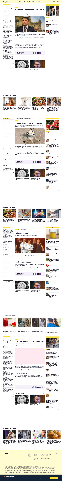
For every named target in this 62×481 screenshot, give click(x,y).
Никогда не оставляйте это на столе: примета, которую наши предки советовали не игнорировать (7, 42)
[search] (51, 1)
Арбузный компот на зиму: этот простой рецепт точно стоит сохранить (8, 251)
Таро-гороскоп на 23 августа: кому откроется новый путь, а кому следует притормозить (7, 21)
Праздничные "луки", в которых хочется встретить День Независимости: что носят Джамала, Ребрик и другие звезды (8, 10)
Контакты (35, 455)
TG (35, 387)
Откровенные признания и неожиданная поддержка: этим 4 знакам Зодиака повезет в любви (8, 154)
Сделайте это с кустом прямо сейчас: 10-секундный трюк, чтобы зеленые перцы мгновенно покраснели (54, 32)
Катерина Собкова (5, 222)
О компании (36, 458)
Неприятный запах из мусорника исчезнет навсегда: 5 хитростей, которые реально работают (8, 231)
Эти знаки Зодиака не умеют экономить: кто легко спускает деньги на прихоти (24, 108)
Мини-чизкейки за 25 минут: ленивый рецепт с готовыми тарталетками (38, 108)
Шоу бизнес (17, 229)
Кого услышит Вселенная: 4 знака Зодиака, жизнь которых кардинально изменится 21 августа (8, 347)
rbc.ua (58, 1)
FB (33, 387)
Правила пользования (44, 455)
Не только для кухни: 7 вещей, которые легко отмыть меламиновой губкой (7, 36)
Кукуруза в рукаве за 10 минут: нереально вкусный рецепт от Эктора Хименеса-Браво (7, 273)
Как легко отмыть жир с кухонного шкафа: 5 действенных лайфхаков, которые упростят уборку (8, 374)
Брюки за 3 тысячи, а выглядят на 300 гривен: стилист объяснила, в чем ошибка (8, 368)
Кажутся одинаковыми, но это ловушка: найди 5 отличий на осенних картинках (7, 31)
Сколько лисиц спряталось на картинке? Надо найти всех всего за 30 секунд (9, 108)
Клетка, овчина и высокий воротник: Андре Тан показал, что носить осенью (8, 236)
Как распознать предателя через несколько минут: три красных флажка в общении (8, 390)
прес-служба (33, 367)
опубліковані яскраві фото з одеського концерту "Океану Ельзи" (28, 269)
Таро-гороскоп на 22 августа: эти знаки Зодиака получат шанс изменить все (8, 149)
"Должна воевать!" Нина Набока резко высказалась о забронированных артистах (8, 357)
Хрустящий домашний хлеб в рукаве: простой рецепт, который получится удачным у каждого (8, 47)
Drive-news (23, 35)
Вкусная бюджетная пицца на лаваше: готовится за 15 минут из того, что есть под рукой (8, 169)
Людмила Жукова (34, 222)
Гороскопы (38, 1)
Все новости (8, 172)
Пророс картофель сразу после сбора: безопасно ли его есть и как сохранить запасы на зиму (8, 139)
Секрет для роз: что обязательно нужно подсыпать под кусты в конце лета (8, 278)
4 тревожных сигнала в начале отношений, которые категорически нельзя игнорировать (7, 267)
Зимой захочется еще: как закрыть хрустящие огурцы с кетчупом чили (7, 16)
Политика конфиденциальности (46, 458)
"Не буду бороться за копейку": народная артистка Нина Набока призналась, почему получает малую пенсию (8, 363)
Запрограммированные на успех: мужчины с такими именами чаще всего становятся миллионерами (8, 57)
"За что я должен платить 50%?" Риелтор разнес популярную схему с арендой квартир (8, 159)
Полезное (28, 1)
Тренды (23, 1)
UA (53, 1)
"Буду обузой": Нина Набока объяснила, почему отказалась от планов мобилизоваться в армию (8, 352)
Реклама (35, 459)
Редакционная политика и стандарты (46, 454)
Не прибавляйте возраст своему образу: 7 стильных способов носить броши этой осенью (8, 261)
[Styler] (5, 1)
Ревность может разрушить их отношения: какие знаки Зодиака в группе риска (8, 256)
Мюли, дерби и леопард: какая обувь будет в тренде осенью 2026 (7, 52)
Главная (16, 4)
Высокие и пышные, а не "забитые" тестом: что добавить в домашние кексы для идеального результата (8, 380)
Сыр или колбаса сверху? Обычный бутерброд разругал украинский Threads (7, 241)
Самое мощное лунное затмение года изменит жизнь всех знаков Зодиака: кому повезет (8, 26)
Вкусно (33, 1)
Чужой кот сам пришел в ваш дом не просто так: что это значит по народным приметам (8, 164)
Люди (20, 1)
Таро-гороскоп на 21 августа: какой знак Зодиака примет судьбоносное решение (7, 341)
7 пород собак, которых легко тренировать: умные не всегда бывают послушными (7, 246)
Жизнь (18, 4)
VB (40, 387)
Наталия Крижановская (50, 222)
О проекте (35, 454)
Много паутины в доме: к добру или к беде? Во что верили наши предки (8, 385)
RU (55, 1)
